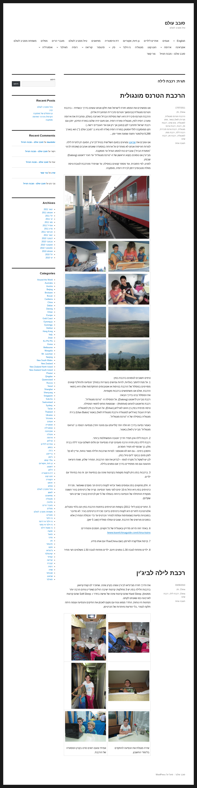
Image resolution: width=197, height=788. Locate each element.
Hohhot (49, 328)
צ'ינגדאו (49, 550)
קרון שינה (172, 123)
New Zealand (47, 363)
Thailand (49, 412)
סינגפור (101, 47)
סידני (50, 537)
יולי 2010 (49, 254)
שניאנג (132, 142)
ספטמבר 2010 (46, 248)
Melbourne (48, 347)
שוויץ (51, 570)
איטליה (50, 434)
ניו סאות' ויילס (47, 528)
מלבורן (50, 502)
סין (113, 47)
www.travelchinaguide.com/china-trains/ (129, 532)
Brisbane (49, 293)
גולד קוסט (48, 460)
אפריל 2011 (48, 225)
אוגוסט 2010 (47, 251)
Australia (49, 283)
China (182, 112)
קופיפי (50, 557)
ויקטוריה (49, 479)
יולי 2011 (49, 216)
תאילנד (64, 47)
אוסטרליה (47, 47)
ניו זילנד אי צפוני (46, 524)
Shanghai (48, 389)
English (181, 41)
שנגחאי (49, 573)
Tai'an (50, 409)
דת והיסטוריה (112, 41)
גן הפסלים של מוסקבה (43, 113)
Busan (50, 296)
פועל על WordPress (164, 774)
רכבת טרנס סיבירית (168, 129)
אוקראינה (180, 47)
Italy (51, 334)
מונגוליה (139, 47)
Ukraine (49, 415)
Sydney (49, 405)
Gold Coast (48, 318)
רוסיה (75, 47)
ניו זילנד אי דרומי (46, 521)
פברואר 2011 (47, 232)
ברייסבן (49, 454)
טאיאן (50, 486)
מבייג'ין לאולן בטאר (177, 119)
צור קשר (151, 53)
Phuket (49, 373)
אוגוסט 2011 (47, 212)
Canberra (49, 299)
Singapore (48, 396)
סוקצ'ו (50, 531)
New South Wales (45, 360)
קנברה (50, 563)
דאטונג (50, 466)
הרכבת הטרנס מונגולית (152, 95)
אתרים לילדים (151, 41)
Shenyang (48, 392)
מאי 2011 (49, 222)
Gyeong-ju (48, 322)
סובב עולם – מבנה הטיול (172, 53)
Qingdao (49, 376)
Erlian (50, 312)
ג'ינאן (50, 457)
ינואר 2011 (48, 235)
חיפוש (52, 79)
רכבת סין (172, 136)
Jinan (50, 338)
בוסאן (50, 447)
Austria (49, 286)
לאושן (50, 492)
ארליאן (50, 441)
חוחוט (50, 483)
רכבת (179, 126)
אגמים (166, 41)
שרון (53, 173)
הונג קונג (152, 47)
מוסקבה (49, 120)
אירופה (167, 47)
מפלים (44, 41)
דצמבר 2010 (47, 238)
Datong (49, 309)
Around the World (45, 280)
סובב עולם (175, 23)
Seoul (50, 386)
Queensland (47, 380)
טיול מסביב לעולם (78, 41)
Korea (50, 344)
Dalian (50, 305)
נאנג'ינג (49, 515)
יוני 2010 (49, 258)
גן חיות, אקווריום (131, 41)
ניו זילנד (127, 47)
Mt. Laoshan (47, 354)
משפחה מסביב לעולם (25, 41)
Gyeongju (48, 325)
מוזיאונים (96, 41)
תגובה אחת (180, 143)
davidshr (51, 142)
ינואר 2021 (48, 209)
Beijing (50, 289)
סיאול (50, 534)
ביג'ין (51, 450)
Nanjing (49, 357)
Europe (49, 315)
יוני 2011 (49, 219)
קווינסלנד (49, 553)
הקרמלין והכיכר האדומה (42, 117)
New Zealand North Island (41, 367)
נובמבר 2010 (47, 241)
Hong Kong (48, 331)
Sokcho (49, 399)
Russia (49, 383)
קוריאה (88, 47)
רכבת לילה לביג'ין (160, 573)
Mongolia (49, 351)
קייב (51, 110)
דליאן (50, 470)
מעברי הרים (58, 41)
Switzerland (47, 402)
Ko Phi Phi (48, 341)
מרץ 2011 (48, 229)
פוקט (50, 547)
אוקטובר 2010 (47, 245)
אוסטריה (49, 425)
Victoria (49, 418)
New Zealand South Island (41, 370)
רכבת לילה (180, 132)
